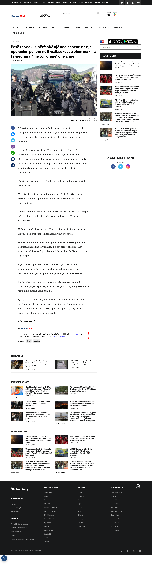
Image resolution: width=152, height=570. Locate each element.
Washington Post (117, 511)
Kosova (43, 27)
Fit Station (48, 500)
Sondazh (51, 3)
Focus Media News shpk (19, 524)
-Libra (86, 38)
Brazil (29, 341)
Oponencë (47, 523)
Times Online (115, 515)
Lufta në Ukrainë (77, 39)
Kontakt (105, 3)
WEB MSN (114, 526)
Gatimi (81, 3)
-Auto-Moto (17, 38)
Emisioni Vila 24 (49, 496)
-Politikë (27, 38)
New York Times (116, 492)
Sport (67, 27)
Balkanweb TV (16, 3)
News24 (97, 3)
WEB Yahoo (115, 523)
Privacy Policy (16, 531)
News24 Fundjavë (50, 519)
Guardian (114, 496)
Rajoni (55, 27)
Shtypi (58, 3)
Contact (14, 535)
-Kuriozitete (103, 33)
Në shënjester (49, 515)
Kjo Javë (47, 504)
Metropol (103, 27)
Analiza (118, 27)
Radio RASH (15, 511)
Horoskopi (88, 3)
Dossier (65, 3)
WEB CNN (114, 504)
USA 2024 (77, 33)
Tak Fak (47, 538)
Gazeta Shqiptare (17, 508)
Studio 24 (47, 534)
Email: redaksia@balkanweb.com (22, 539)
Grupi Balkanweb (59, 336)
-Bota (65, 33)
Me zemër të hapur (51, 511)
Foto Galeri (27, 3)
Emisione (37, 3)
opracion (36, 341)
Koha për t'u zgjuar (50, 507)
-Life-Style (102, 38)
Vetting (47, 541)
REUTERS (114, 507)
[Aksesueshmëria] (4, 558)
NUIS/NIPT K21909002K (19, 528)
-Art (86, 33)
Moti (43, 3)
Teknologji (19, 33)
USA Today (115, 530)
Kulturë (89, 27)
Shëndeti (73, 3)
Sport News (48, 530)
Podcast (47, 526)
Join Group (74, 334)
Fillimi (16, 27)
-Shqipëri (66, 38)
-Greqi (53, 33)
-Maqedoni (55, 38)
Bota (77, 27)
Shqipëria (29, 27)
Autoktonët (48, 492)
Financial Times (116, 519)
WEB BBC (114, 500)
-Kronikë (27, 33)
